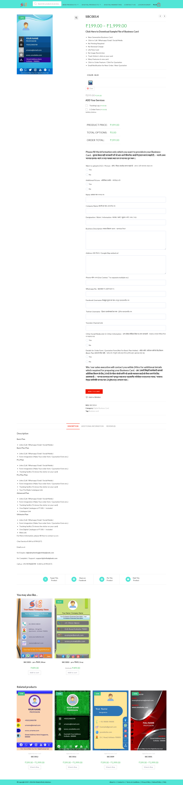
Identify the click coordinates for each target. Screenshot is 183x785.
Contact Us (121, 782)
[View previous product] (160, 16)
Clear (91, 88)
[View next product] (164, 16)
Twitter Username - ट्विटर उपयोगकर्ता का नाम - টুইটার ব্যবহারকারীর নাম (109, 311)
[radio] (90, 83)
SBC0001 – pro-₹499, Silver (35, 662)
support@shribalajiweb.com (46, 558)
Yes (90, 170)
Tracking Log (97, 105)
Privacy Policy (146, 782)
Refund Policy (156, 782)
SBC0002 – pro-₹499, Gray (72, 662)
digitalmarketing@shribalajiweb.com (40, 553)
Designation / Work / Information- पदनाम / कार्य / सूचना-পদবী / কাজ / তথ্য (111, 217)
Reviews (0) (110, 426)
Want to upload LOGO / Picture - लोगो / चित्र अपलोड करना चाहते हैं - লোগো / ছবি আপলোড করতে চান (119, 166)
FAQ (164, 782)
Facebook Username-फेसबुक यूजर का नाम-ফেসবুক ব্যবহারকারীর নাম (107, 300)
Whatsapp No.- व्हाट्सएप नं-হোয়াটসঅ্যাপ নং (100, 289)
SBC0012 (34, 757)
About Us (113, 782)
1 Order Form (98, 109)
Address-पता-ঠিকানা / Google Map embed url (102, 253)
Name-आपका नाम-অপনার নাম (95, 195)
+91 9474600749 (29, 564)
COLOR (90, 75)
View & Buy (34, 767)
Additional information (92, 426)
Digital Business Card (101, 408)
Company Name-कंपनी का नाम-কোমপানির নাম (100, 206)
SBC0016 (72, 757)
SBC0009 (110, 757)
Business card (94, 411)
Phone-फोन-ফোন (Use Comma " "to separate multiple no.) (107, 277)
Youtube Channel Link (94, 323)
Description (73, 426)
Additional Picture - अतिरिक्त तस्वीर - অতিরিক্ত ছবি (103, 180)
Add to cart (94, 391)
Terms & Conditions (133, 782)
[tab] (73, 426)
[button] (93, 397)
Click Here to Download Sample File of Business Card (112, 31)
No (90, 175)
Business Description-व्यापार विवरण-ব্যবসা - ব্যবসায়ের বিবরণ (106, 229)
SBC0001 (148, 757)
